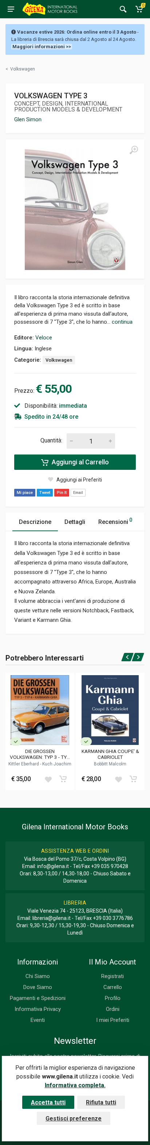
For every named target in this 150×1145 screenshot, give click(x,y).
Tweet (44, 492)
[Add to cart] (63, 778)
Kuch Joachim (56, 763)
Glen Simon (28, 119)
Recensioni (115, 521)
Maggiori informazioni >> (41, 46)
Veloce (43, 337)
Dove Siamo (37, 987)
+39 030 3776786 (113, 918)
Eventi (38, 1020)
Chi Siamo (37, 976)
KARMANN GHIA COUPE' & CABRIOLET (110, 754)
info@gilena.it (53, 866)
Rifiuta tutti (101, 1102)
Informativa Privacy (38, 1009)
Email (78, 492)
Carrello (112, 987)
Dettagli (74, 521)
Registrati (112, 976)
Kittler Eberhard (24, 763)
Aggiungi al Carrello (79, 462)
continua (122, 322)
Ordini (112, 1009)
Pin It (62, 492)
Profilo (113, 998)
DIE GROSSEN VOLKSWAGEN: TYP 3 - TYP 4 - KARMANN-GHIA (40, 754)
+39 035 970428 (109, 866)
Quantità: (51, 440)
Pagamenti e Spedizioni (38, 998)
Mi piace (25, 492)
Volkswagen (59, 360)
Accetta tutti (48, 1102)
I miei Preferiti (112, 1020)
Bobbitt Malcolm (110, 763)
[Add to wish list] (48, 779)
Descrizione (35, 521)
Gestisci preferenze (74, 1118)
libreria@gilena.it (51, 918)
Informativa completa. (75, 1085)
